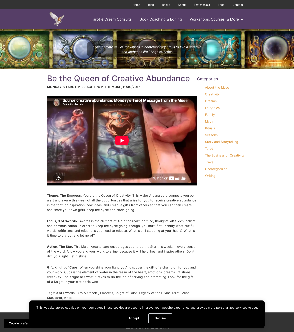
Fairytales (212, 108)
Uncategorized (216, 169)
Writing (210, 176)
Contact (238, 4)
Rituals (210, 128)
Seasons (211, 135)
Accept (134, 318)
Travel (209, 162)
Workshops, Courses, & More (214, 19)
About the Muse (217, 87)
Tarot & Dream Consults (111, 19)
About (182, 4)
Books (166, 4)
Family (210, 115)
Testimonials (202, 4)
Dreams (211, 101)
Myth (209, 121)
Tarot (209, 149)
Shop (221, 4)
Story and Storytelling (221, 142)
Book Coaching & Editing (161, 19)
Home (136, 4)
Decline (160, 318)
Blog (151, 4)
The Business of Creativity (225, 155)
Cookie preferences (23, 323)
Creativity (212, 94)
